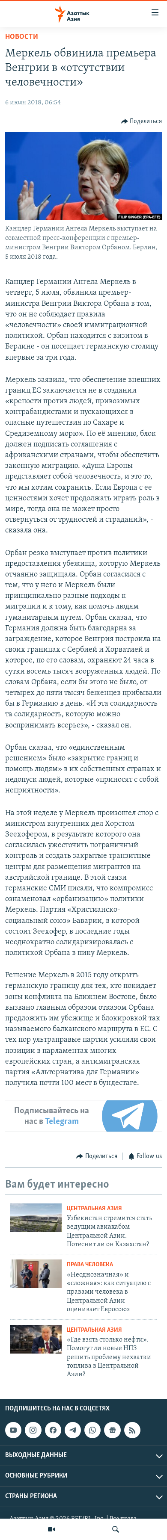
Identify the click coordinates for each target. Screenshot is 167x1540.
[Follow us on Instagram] (33, 1430)
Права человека (90, 1265)
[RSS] (132, 1430)
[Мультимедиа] (51, 1529)
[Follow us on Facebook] (53, 1430)
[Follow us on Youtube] (13, 1430)
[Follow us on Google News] (112, 1430)
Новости (21, 37)
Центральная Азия (94, 1209)
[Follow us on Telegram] (73, 1430)
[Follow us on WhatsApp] (92, 1430)
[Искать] (115, 1529)
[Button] (141, 121)
